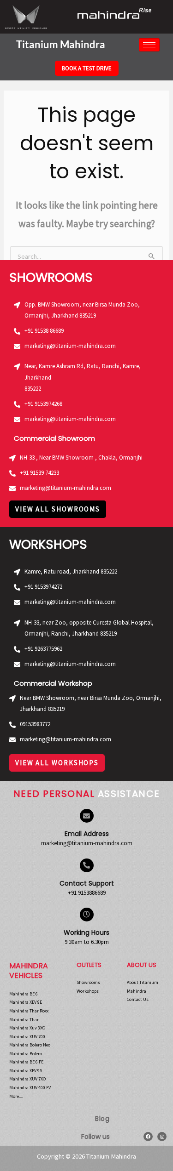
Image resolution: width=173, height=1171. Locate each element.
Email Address (87, 833)
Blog (102, 1118)
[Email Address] (87, 816)
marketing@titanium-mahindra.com (86, 843)
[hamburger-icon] (149, 44)
